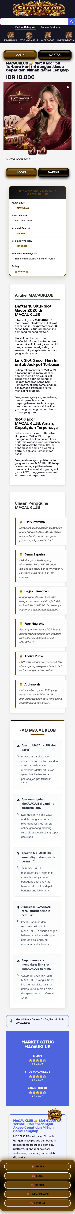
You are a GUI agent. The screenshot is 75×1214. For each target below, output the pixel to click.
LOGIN (20, 54)
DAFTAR (55, 54)
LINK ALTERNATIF (39, 1194)
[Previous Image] (6, 116)
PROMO (40, 1165)
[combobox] (34, 21)
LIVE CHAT (39, 1204)
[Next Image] (69, 116)
